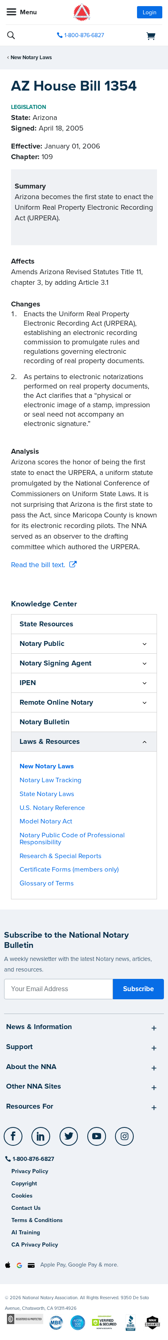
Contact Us (26, 1208)
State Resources (46, 623)
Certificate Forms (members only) (69, 869)
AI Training (25, 1232)
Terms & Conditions (37, 1220)
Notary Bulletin (44, 721)
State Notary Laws (47, 794)
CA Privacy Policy (34, 1244)
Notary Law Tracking (51, 780)
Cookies (22, 1195)
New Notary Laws (31, 57)
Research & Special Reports (61, 856)
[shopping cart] (138, 35)
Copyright (24, 1183)
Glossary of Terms (47, 883)
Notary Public (42, 643)
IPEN (28, 682)
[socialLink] (14, 1140)
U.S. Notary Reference (52, 808)
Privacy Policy (29, 1171)
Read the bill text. (38, 564)
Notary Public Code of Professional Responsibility (72, 838)
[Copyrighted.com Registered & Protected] (25, 1318)
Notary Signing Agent (55, 663)
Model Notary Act (46, 821)
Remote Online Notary (56, 702)
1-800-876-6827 (84, 35)
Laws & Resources (50, 741)
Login (150, 12)
